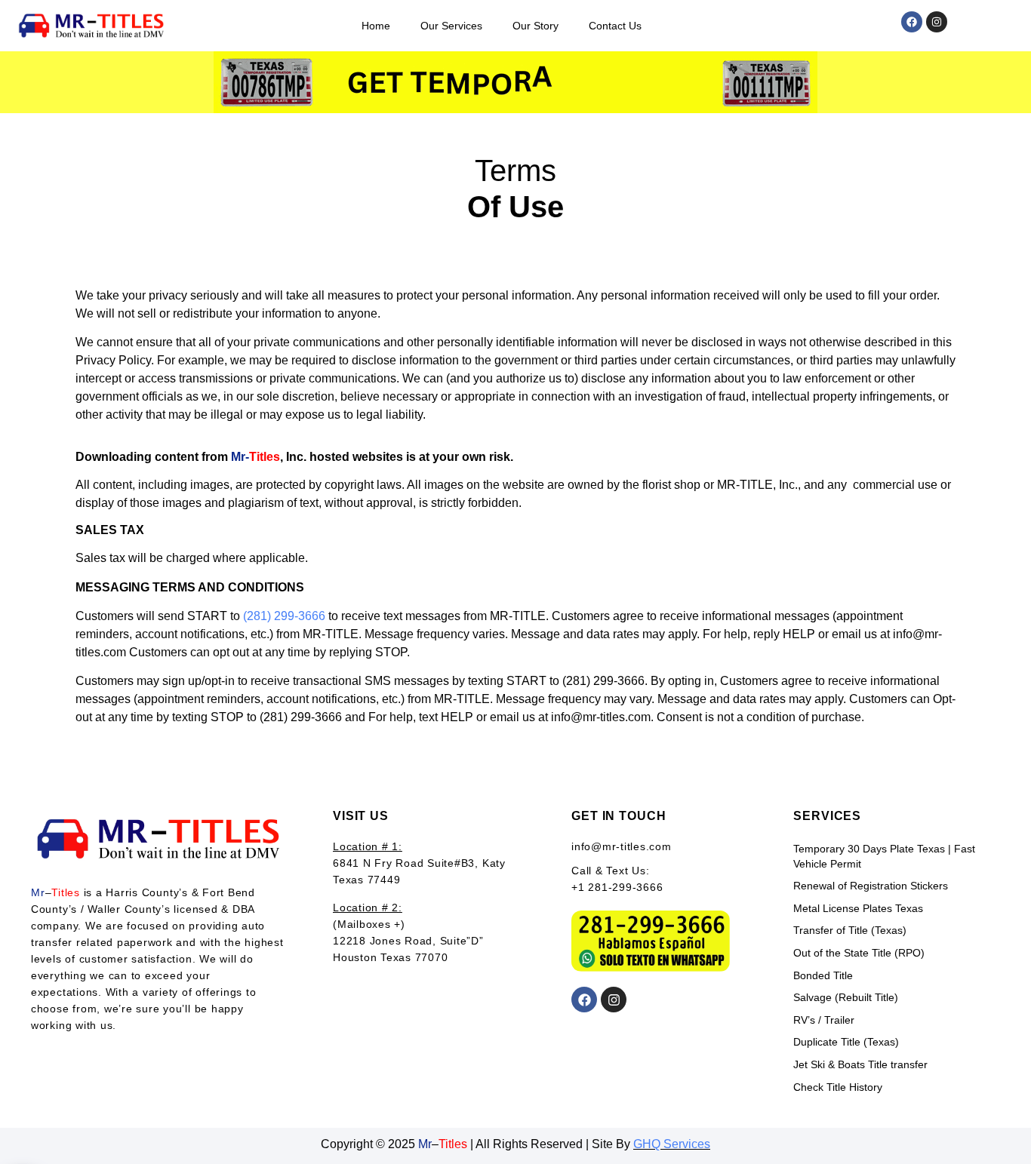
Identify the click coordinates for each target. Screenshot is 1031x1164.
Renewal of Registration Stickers (870, 886)
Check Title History (837, 1087)
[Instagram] (936, 21)
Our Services (451, 26)
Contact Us (615, 26)
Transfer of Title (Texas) (849, 930)
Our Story (535, 26)
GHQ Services (671, 1144)
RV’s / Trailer (823, 1020)
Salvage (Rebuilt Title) (845, 997)
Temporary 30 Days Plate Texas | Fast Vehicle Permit (884, 856)
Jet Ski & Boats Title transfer (860, 1064)
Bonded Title (823, 975)
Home (376, 26)
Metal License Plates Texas (858, 908)
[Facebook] (911, 21)
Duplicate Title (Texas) (846, 1042)
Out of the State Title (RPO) (859, 953)
